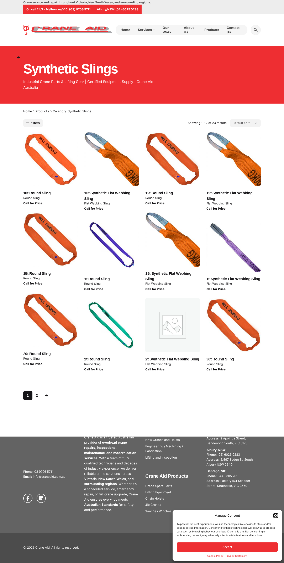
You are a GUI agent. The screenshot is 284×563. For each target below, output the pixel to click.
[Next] (47, 395)
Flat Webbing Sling (97, 203)
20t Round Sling (37, 354)
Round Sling (31, 198)
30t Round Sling (220, 359)
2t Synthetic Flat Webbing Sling (172, 359)
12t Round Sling (159, 193)
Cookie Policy (215, 555)
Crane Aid (42, 547)
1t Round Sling (97, 279)
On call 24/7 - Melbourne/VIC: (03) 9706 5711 (58, 9)
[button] (276, 516)
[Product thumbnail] (50, 159)
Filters (35, 123)
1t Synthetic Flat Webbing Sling (233, 279)
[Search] (256, 30)
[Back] (18, 57)
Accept (227, 547)
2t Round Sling (97, 359)
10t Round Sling (37, 193)
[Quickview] (42, 149)
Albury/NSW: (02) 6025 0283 (117, 9)
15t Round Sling (37, 273)
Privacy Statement (236, 555)
